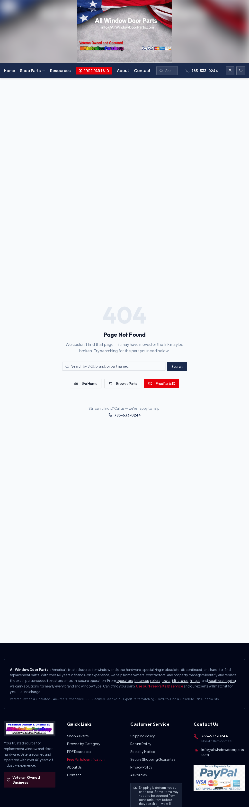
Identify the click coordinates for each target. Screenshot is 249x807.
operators (124, 680)
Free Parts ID (96, 70)
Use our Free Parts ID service (159, 686)
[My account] (230, 70)
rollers (155, 680)
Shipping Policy (142, 736)
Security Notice (142, 751)
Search (177, 366)
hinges (195, 680)
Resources (60, 70)
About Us (74, 767)
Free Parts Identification (86, 759)
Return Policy (140, 744)
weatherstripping (222, 680)
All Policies (138, 775)
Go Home (89, 383)
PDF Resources (79, 751)
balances (141, 680)
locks (166, 680)
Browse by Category (83, 744)
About (123, 70)
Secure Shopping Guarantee (153, 759)
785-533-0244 (204, 70)
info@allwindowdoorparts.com (223, 752)
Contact (142, 70)
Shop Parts (30, 70)
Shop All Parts (78, 736)
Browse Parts (126, 383)
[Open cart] (240, 70)
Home (9, 70)
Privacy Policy (141, 767)
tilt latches (180, 680)
